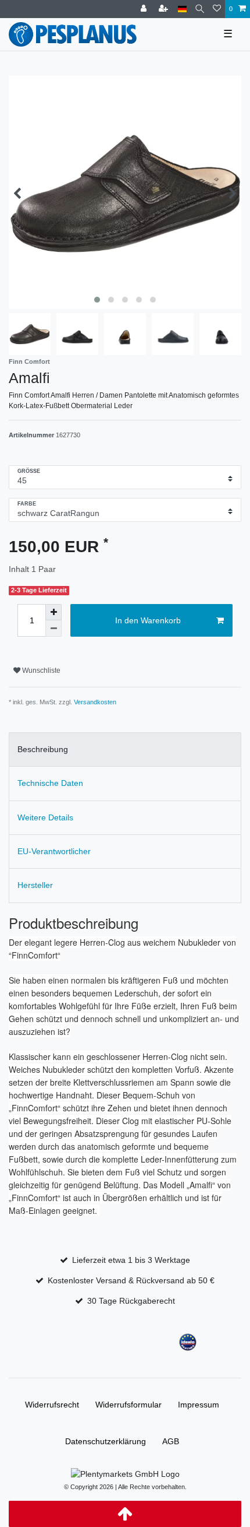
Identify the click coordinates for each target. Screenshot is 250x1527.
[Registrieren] (164, 9)
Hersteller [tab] (35, 885)
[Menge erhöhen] (53, 612)
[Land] (182, 9)
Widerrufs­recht (52, 1404)
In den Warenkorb (148, 620)
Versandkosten (95, 701)
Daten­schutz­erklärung (105, 1441)
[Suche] (200, 9)
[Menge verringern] (53, 628)
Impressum (198, 1404)
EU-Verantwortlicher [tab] (54, 851)
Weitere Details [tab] (45, 817)
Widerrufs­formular (128, 1404)
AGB (170, 1441)
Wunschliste (40, 670)
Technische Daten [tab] (50, 783)
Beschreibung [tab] (42, 749)
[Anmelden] (145, 9)
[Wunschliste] (217, 9)
